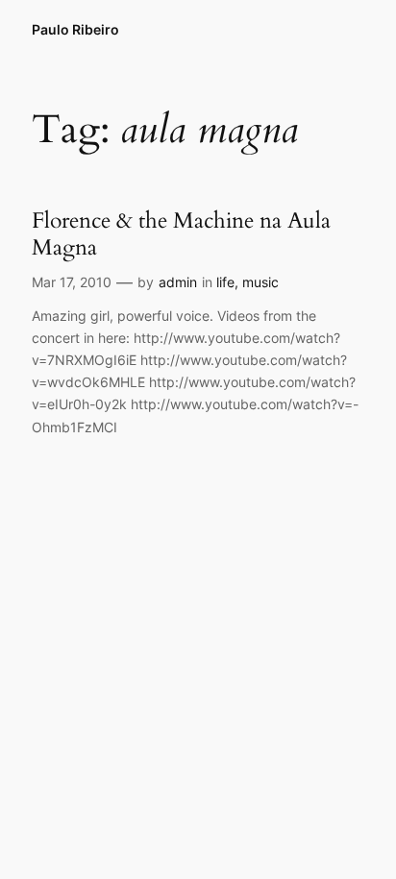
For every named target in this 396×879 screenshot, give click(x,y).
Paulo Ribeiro (75, 29)
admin (178, 282)
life (225, 282)
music (260, 282)
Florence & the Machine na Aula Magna (181, 234)
